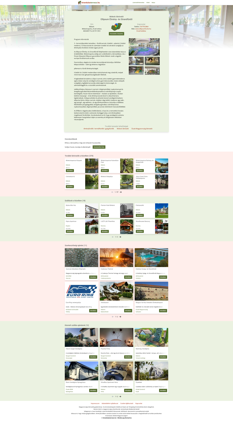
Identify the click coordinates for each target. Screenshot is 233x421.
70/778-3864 (144, 27)
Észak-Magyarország (142, 309)
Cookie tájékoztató (126, 403)
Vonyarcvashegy (140, 358)
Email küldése (141, 31)
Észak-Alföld (69, 389)
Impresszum (95, 403)
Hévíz (102, 391)
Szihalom (138, 311)
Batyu (153, 2)
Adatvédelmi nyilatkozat (110, 403)
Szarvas (68, 278)
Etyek (137, 391)
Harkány (138, 278)
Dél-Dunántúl (104, 276)
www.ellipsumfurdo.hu (143, 29)
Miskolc (68, 165)
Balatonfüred (104, 311)
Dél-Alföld (68, 276)
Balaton (103, 309)
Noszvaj (103, 226)
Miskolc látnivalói (123, 129)
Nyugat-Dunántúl (71, 356)
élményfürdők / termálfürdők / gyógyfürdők (99, 129)
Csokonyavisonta (106, 278)
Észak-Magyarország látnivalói (142, 129)
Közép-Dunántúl (140, 389)
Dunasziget (69, 358)
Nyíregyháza (69, 391)
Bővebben (70, 170)
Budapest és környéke (72, 309)
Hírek (148, 2)
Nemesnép (104, 358)
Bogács (68, 226)
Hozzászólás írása (99, 147)
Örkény (68, 311)
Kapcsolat (138, 403)
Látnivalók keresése (138, 2)
